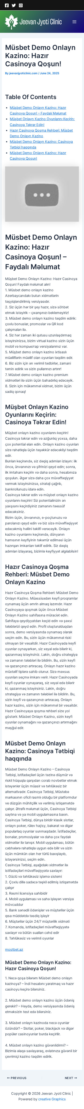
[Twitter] (14, 5)
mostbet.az (14, 949)
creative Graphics (52, 1099)
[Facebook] (7, 5)
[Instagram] (21, 5)
